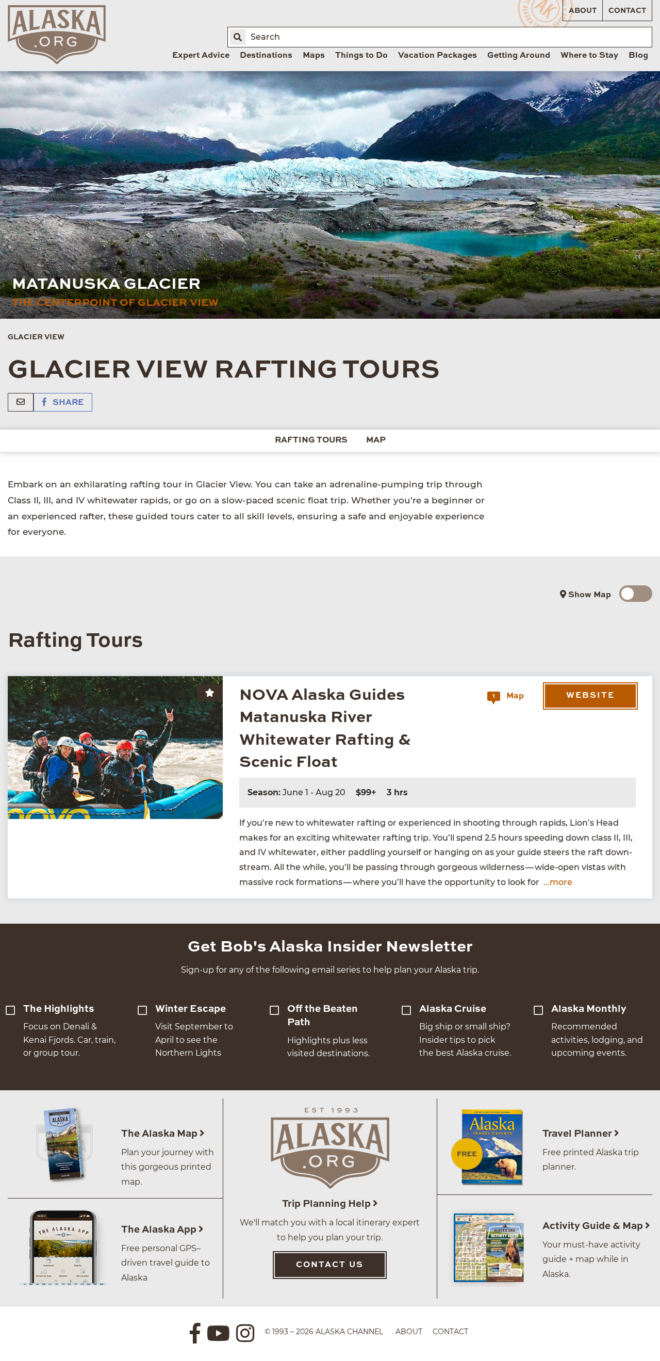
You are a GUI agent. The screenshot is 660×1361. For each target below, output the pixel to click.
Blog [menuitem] (638, 56)
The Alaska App (160, 1230)
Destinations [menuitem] (266, 56)
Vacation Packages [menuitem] (437, 56)
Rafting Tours (311, 440)
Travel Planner (578, 1134)
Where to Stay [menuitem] (589, 56)
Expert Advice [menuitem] (200, 56)
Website (590, 696)
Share (67, 403)
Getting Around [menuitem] (518, 56)
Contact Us (330, 1265)
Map (376, 440)
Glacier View (36, 337)
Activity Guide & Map (593, 1226)
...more (557, 882)
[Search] (237, 37)
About (583, 10)
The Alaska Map (160, 1134)
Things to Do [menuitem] (361, 56)
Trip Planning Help (327, 1204)
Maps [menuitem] (314, 56)
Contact (627, 10)
